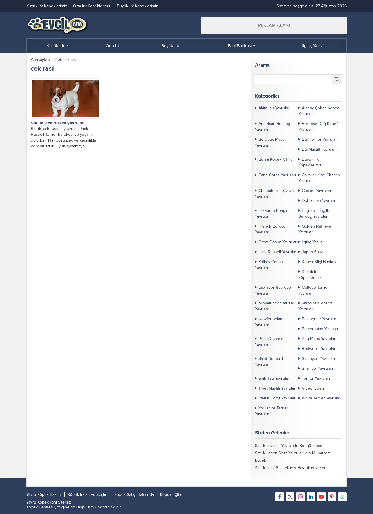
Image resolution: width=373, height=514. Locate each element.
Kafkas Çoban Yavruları (269, 264)
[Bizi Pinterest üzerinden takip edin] (332, 496)
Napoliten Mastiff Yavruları (315, 306)
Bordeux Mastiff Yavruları (271, 142)
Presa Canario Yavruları (269, 341)
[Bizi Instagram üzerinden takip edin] (300, 496)
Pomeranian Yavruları (320, 328)
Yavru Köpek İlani (41, 502)
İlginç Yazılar (313, 242)
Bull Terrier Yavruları (320, 139)
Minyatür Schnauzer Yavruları (274, 306)
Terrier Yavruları (316, 378)
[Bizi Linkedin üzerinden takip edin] (311, 496)
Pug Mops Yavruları (319, 338)
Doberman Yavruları (319, 200)
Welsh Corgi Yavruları (277, 398)
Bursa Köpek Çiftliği (275, 159)
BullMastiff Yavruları (319, 149)
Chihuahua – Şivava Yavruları (274, 193)
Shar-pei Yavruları (317, 368)
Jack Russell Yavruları (277, 251)
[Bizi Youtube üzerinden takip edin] (321, 496)
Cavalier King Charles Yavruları (319, 177)
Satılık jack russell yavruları (58, 123)
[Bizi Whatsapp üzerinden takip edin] (342, 496)
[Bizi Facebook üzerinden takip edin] (279, 496)
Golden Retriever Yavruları (315, 229)
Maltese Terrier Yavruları (313, 290)
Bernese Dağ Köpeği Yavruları (318, 126)
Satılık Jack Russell (272, 467)
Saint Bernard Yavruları (269, 361)
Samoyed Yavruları (318, 358)
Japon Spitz (312, 251)
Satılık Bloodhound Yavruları (280, 475)
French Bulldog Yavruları (270, 229)
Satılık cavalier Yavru (273, 445)
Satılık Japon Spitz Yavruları (279, 452)
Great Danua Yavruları (278, 242)
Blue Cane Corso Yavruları (278, 482)
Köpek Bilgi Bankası (319, 261)
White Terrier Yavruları (321, 398)
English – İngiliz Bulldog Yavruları (314, 213)
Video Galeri (313, 388)
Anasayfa (39, 59)
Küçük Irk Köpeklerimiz (309, 274)
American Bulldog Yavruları (272, 126)
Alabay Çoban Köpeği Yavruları (319, 110)
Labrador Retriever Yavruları (273, 290)
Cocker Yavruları (316, 190)
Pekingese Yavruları (319, 318)
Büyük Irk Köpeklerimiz (309, 162)
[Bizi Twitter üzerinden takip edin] (290, 496)
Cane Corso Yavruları (277, 174)
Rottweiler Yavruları (319, 348)
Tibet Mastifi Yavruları (277, 388)
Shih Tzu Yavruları (274, 378)
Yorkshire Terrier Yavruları (271, 411)
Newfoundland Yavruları (270, 321)
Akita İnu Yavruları (274, 107)
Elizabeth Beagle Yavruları (271, 213)
